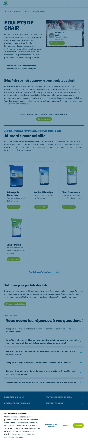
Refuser (66, 425)
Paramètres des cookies (51, 425)
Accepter (78, 425)
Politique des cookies (13, 434)
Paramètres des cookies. (14, 437)
